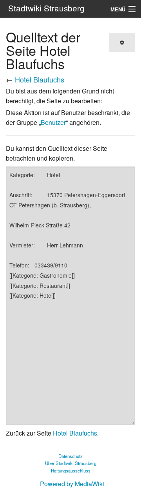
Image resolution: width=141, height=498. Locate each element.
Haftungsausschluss (70, 470)
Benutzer (53, 122)
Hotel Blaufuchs (39, 79)
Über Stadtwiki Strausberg (70, 463)
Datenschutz (70, 456)
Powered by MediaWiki (72, 483)
